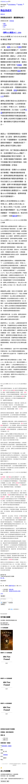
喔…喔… (3, 578)
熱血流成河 (6, 10)
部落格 (5, 25)
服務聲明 (14, 765)
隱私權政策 (24, 763)
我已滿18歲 (3, 781)
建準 (8, 47)
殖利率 (14, 216)
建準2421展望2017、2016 (12, 32)
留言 (13, 585)
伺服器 (19, 65)
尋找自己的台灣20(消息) (15, 591)
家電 (15, 90)
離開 (8, 781)
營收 (20, 47)
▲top (2, 593)
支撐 (20, 518)
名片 (4, 26)
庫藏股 (8, 429)
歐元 (22, 423)
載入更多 (3, 596)
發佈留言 (3, 604)
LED (2, 96)
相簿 (4, 23)
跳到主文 (3, 14)
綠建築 (10, 559)
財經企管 (11, 589)
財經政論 (12, 20)
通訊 (4, 496)
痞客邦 (10, 585)
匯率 (2, 425)
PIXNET (6, 763)
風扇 (19, 71)
